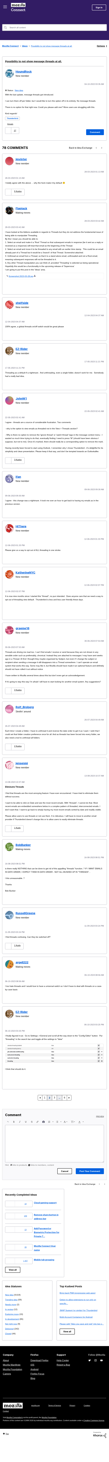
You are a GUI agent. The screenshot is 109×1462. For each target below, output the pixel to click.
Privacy (75, 1424)
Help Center (62, 1378)
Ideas (25, 46)
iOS (31, 1383)
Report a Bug (63, 1383)
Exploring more (12, 1330)
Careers (7, 1392)
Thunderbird (12, 121)
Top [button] (7, 1455)
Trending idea (11, 1315)
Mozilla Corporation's (16, 1436)
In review (9, 1325)
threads (11, 127)
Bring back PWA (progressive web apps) (79, 1309)
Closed (8, 1349)
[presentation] (8, 1137)
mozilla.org (36, 1424)
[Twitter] (89, 1378)
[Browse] (5, 6)
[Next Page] (69, 1113)
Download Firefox (39, 1378)
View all (13, 1286)
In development (12, 1335)
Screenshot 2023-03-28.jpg (22, 282)
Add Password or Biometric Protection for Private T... (46, 1248)
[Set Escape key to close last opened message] (96, 151)
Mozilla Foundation (13, 1387)
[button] (8, 134)
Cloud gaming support (45, 1218)
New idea (19, 90)
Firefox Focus (37, 1392)
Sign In (99, 7)
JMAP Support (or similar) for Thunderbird (79, 1326)
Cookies (90, 1424)
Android (34, 1387)
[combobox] (54, 27)
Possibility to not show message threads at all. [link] (53, 46)
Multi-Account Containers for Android (77, 1333)
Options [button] (101, 46)
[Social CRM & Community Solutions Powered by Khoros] (99, 1456)
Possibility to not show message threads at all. (30, 61)
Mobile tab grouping (44, 1275)
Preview (100, 1132)
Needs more (11, 1320)
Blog (32, 1396)
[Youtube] (101, 1378)
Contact (6, 1430)
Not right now (11, 1339)
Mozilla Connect (19, 7)
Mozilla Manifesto (12, 1383)
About (6, 1378)
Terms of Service (56, 1424)
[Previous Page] (40, 1113)
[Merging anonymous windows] (101, 151)
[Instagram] (95, 1378)
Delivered (9, 1344)
